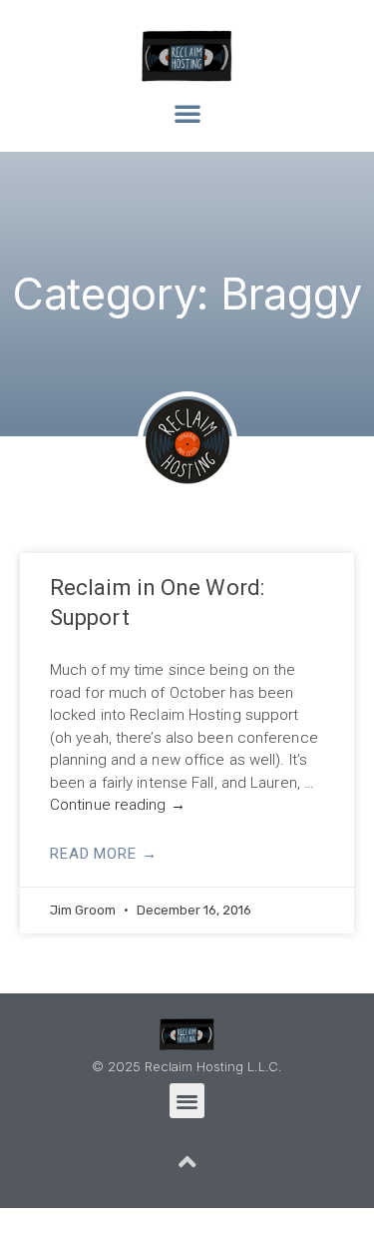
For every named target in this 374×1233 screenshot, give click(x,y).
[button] (187, 113)
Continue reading (118, 805)
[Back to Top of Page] (187, 1162)
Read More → (104, 854)
